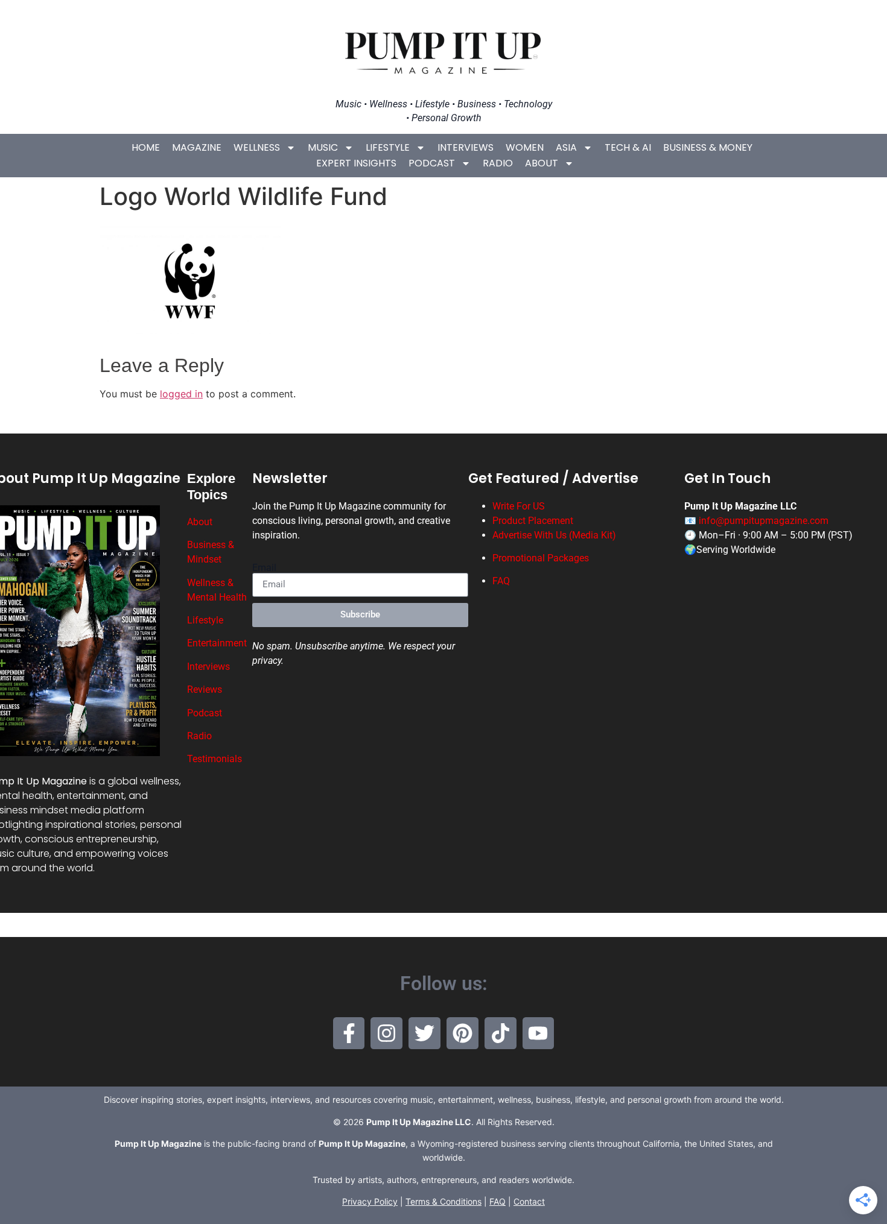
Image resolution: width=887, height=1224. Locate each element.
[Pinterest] (462, 1033)
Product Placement (532, 520)
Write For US (518, 506)
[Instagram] (386, 1033)
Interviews (465, 147)
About (541, 163)
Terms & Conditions (443, 1201)
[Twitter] (424, 1033)
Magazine (196, 147)
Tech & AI (628, 147)
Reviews (204, 689)
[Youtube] (539, 1033)
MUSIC (323, 147)
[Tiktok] (501, 1033)
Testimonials (214, 759)
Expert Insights (356, 163)
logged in (181, 394)
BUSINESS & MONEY (707, 147)
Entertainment (217, 643)
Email (264, 568)
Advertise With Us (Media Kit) (554, 535)
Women (525, 147)
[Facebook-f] (349, 1033)
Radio (498, 163)
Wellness (257, 147)
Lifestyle (388, 147)
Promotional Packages (540, 558)
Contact (529, 1201)
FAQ (501, 581)
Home (146, 147)
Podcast (432, 163)
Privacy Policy (370, 1201)
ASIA (566, 147)
